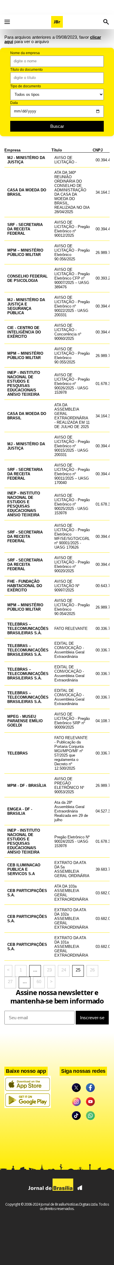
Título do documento (26, 70)
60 (39, 981)
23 (49, 969)
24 (63, 969)
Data (14, 103)
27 (10, 981)
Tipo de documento (25, 86)
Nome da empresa (25, 53)
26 (92, 969)
